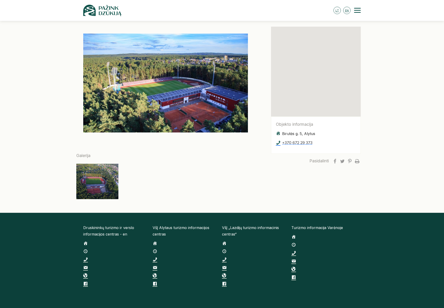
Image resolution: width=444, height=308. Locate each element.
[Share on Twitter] (342, 161)
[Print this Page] (357, 161)
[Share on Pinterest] (349, 161)
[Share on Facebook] (335, 161)
